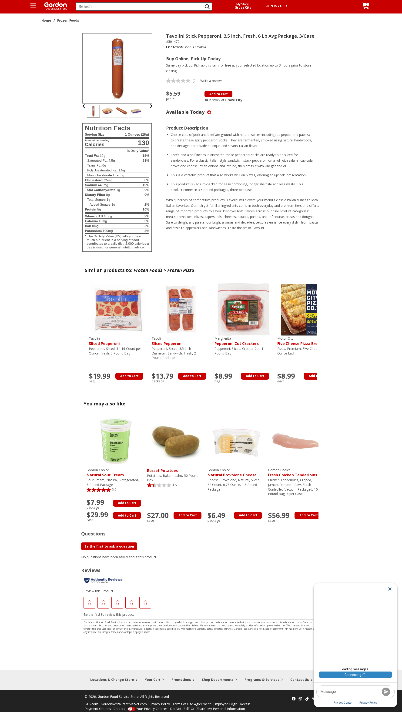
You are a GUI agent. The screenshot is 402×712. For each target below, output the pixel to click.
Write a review (211, 80)
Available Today (186, 112)
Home (46, 20)
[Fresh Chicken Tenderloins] (297, 440)
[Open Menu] (33, 6)
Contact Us (299, 679)
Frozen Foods (68, 20)
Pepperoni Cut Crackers (236, 341)
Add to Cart (218, 94)
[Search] (207, 6)
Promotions (181, 679)
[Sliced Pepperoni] (118, 309)
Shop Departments (218, 679)
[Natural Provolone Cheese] (236, 440)
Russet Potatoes (162, 470)
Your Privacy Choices (152, 708)
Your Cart (153, 679)
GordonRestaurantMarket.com (124, 704)
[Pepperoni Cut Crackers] (243, 309)
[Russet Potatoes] (176, 440)
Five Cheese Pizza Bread (299, 341)
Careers (119, 708)
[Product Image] (117, 68)
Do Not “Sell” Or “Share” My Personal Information (207, 708)
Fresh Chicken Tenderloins (292, 473)
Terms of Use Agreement (191, 704)
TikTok (307, 699)
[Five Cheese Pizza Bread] (306, 309)
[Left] (83, 106)
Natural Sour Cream (105, 473)
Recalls (245, 704)
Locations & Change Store (112, 679)
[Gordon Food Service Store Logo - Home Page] (53, 5)
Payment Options (98, 708)
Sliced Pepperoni (104, 341)
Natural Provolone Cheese (232, 473)
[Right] (151, 106)
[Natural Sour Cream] (115, 440)
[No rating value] (179, 81)
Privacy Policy (159, 704)
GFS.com (91, 704)
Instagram (300, 699)
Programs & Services (262, 679)
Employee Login (225, 704)
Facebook (293, 699)
